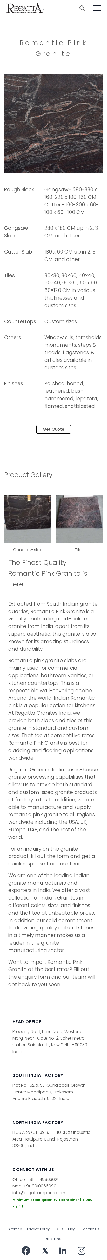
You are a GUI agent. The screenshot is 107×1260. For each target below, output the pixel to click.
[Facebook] (26, 1250)
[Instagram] (81, 1250)
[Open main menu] (97, 8)
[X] (45, 1250)
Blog (72, 1229)
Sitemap (15, 1229)
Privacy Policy (38, 1229)
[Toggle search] (82, 8)
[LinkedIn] (62, 1250)
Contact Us (90, 1229)
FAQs (59, 1229)
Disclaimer (54, 1239)
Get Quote (53, 429)
